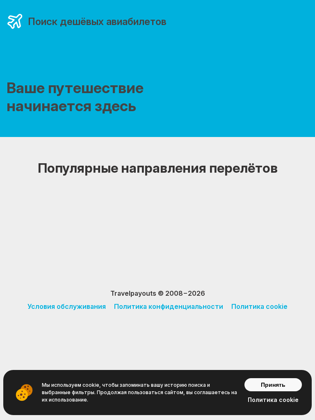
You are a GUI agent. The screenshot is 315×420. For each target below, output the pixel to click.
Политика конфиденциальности (168, 306)
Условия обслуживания (66, 306)
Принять (273, 384)
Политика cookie (259, 306)
